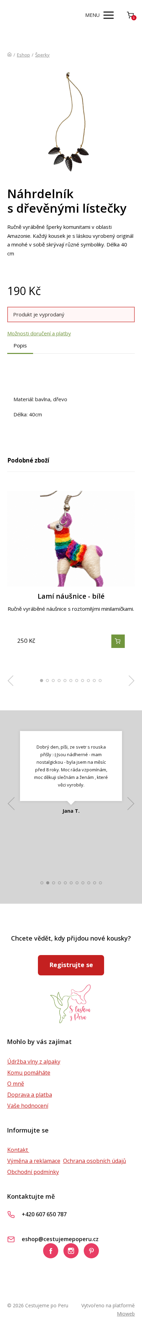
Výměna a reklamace (33, 1161)
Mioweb (126, 1313)
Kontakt (18, 1150)
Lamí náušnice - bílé (71, 596)
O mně (15, 1083)
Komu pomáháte (28, 1072)
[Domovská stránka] (9, 55)
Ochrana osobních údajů (94, 1161)
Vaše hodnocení (27, 1105)
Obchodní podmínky (33, 1172)
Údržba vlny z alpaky (33, 1061)
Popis (20, 345)
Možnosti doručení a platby (39, 333)
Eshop (23, 55)
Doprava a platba (29, 1094)
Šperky (42, 55)
